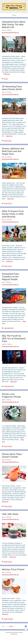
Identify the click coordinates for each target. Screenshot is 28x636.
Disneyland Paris (9, 328)
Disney (6, 78)
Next (12, 626)
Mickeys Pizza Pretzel (13, 569)
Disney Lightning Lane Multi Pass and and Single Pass (13, 151)
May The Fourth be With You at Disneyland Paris (13, 338)
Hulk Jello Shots (10, 514)
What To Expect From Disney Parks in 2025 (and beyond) (13, 214)
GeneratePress (14, 634)
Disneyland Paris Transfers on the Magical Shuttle (10, 277)
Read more (7, 74)
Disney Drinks (8, 446)
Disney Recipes (8, 619)
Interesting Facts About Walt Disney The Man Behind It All (13, 24)
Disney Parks (8, 140)
